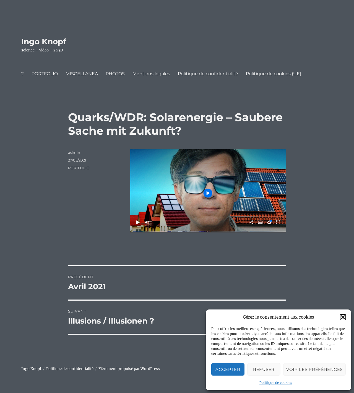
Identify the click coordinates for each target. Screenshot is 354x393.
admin (74, 152)
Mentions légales (151, 73)
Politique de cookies (275, 383)
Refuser (264, 369)
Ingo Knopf (43, 41)
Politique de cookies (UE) (273, 73)
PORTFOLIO (45, 73)
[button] (343, 317)
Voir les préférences (314, 369)
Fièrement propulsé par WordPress (129, 368)
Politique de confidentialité (208, 73)
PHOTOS (115, 73)
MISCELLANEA (82, 73)
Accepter (227, 369)
